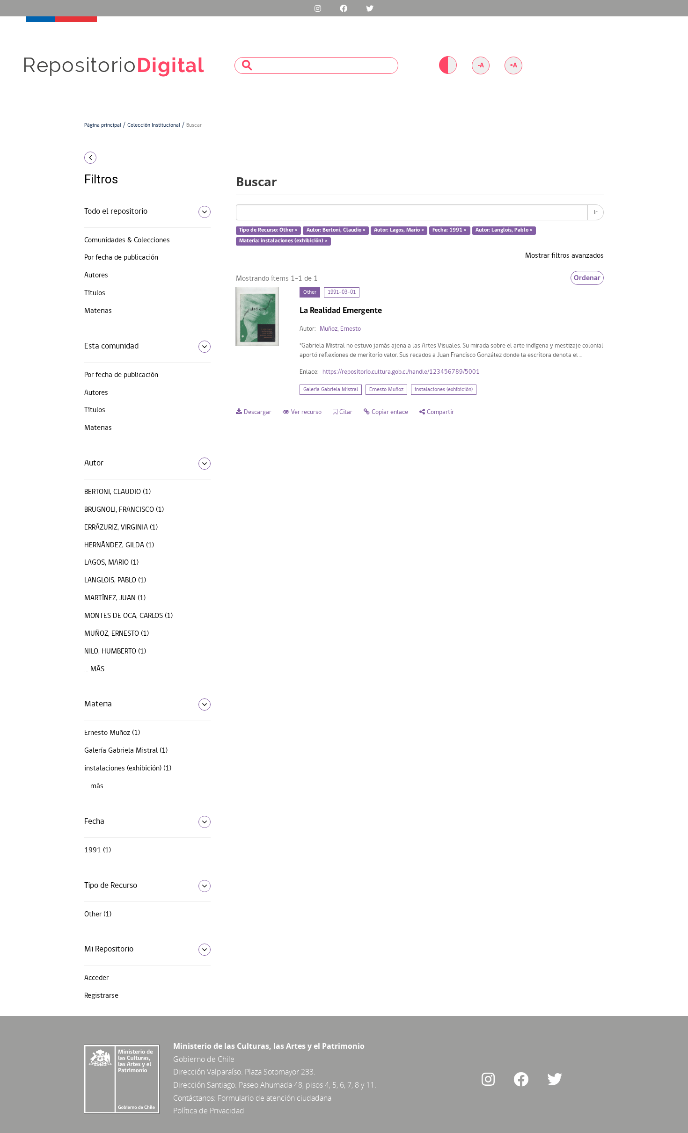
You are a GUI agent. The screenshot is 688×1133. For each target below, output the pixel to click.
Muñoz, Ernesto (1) (116, 634)
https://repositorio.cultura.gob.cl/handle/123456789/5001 (401, 372)
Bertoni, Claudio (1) (117, 492)
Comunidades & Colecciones (127, 240)
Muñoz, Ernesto (340, 329)
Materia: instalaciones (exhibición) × (283, 241)
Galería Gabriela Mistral (330, 389)
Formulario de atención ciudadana (274, 1098)
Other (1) (97, 914)
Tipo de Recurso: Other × (268, 230)
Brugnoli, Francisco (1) (124, 510)
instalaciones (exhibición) (444, 389)
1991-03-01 (342, 292)
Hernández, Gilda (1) (119, 545)
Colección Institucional (153, 125)
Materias (98, 311)
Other (309, 292)
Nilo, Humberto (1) (115, 651)
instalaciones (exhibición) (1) (127, 768)
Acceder (96, 978)
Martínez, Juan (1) (115, 598)
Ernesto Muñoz (386, 389)
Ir (595, 212)
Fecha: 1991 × (449, 230)
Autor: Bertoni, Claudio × (336, 230)
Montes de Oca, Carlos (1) (128, 616)
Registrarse (101, 996)
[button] (144, 158)
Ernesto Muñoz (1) (112, 733)
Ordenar (587, 278)
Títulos (94, 293)
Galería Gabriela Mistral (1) (126, 751)
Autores (96, 275)
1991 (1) (97, 850)
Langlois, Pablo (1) (115, 580)
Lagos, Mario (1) (111, 562)
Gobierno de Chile (203, 1059)
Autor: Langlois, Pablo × (504, 230)
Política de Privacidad (208, 1110)
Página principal (102, 125)
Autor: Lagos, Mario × (399, 230)
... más (94, 669)
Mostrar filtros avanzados (564, 256)
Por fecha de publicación (121, 257)
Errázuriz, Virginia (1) (121, 527)
